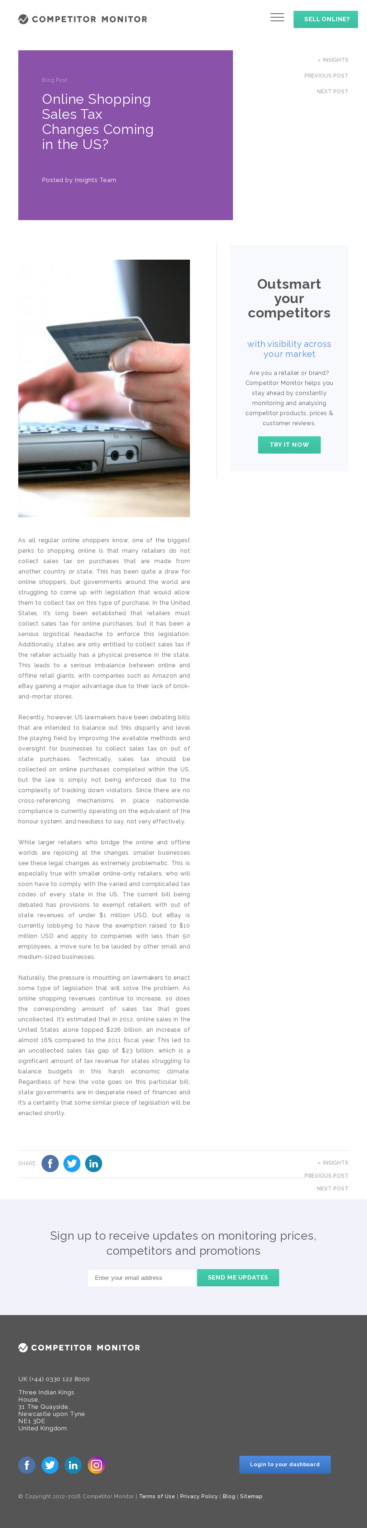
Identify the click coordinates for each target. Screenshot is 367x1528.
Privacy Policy (199, 1496)
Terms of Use (157, 1496)
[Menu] (277, 17)
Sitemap (251, 1496)
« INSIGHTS (333, 60)
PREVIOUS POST (327, 76)
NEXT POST (333, 91)
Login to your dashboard (285, 1464)
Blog (229, 1496)
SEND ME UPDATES (238, 1277)
